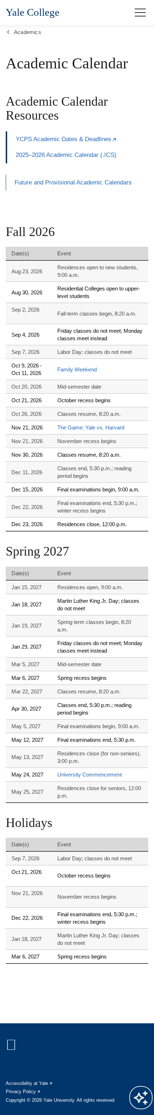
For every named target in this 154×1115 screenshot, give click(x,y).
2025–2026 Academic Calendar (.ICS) (66, 155)
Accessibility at (29, 1083)
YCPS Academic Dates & (66, 139)
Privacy (23, 1091)
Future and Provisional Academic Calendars (73, 182)
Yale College (32, 12)
